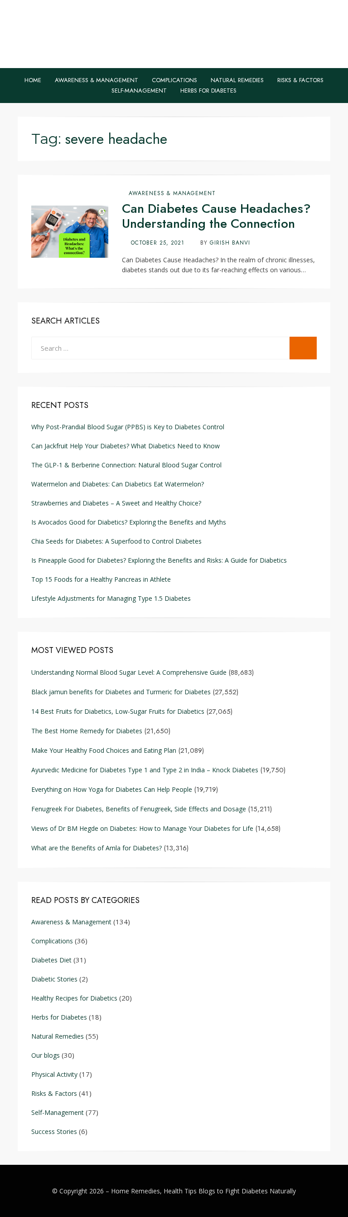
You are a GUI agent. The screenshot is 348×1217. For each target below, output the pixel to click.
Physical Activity (54, 1074)
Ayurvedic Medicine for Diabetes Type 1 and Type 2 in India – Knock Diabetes (144, 770)
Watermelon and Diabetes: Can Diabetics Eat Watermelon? (117, 484)
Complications (174, 80)
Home (32, 80)
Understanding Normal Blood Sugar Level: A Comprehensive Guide (129, 672)
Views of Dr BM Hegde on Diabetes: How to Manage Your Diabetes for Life (142, 828)
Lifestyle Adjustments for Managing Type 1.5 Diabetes (111, 598)
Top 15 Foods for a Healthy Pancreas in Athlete (101, 579)
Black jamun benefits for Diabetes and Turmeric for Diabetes (121, 691)
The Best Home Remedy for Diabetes (86, 730)
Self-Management (139, 90)
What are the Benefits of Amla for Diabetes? (96, 848)
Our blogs (45, 1055)
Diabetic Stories (54, 979)
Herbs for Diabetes (208, 90)
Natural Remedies (237, 80)
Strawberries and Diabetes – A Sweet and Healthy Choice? (116, 503)
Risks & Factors (300, 80)
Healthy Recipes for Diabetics (74, 998)
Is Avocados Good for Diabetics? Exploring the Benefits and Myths (129, 522)
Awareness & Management (96, 80)
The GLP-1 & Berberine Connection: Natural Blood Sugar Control (126, 465)
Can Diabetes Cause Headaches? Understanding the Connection (216, 216)
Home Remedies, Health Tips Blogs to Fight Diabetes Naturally (203, 1191)
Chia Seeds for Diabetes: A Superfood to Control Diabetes (116, 541)
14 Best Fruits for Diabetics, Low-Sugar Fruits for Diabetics (117, 711)
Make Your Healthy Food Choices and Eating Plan (103, 750)
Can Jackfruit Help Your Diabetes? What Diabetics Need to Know (125, 446)
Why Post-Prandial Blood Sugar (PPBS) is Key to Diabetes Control (127, 426)
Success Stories (54, 1131)
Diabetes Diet (51, 960)
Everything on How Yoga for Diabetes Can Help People (111, 789)
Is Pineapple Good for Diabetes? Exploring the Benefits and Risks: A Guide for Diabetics (159, 560)
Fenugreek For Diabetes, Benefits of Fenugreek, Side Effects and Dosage (138, 809)
